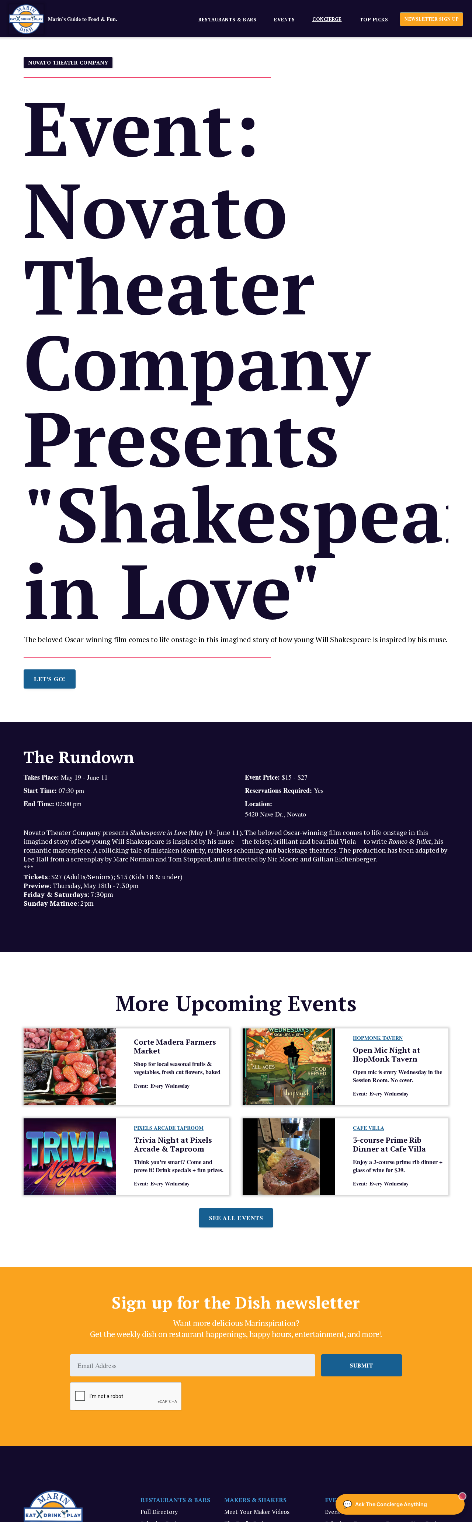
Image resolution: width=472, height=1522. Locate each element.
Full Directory (159, 1511)
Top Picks (374, 19)
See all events (236, 1217)
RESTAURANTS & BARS (175, 1500)
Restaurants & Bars (227, 19)
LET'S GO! (49, 679)
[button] (224, 19)
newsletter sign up (431, 19)
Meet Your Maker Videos (256, 1511)
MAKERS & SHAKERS (255, 1500)
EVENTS (284, 19)
